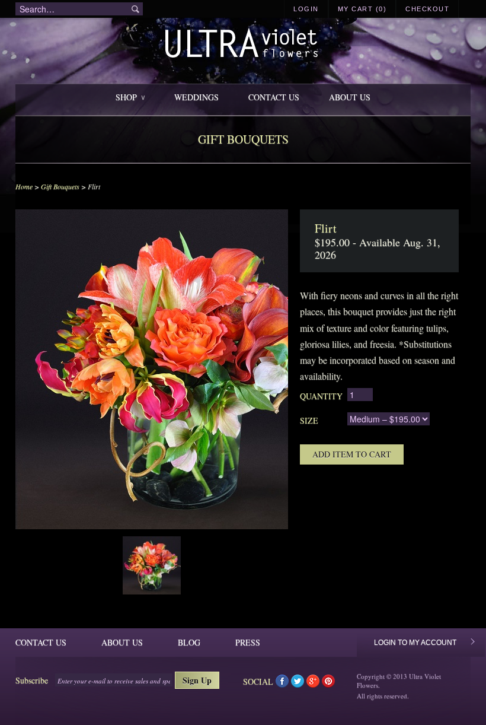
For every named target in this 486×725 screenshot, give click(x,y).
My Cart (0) (362, 8)
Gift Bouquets (60, 186)
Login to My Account (415, 642)
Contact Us (273, 97)
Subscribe (31, 680)
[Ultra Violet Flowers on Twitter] (298, 684)
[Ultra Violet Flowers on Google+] (314, 684)
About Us (349, 97)
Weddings (196, 97)
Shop (130, 97)
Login (306, 8)
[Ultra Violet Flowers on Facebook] (283, 684)
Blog (189, 642)
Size (309, 420)
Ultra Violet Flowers (243, 45)
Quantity (321, 396)
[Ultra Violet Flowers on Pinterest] (328, 684)
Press (247, 642)
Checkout (427, 8)
